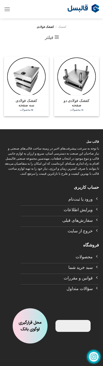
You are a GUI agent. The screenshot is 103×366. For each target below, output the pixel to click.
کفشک (62, 27)
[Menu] (7, 9)
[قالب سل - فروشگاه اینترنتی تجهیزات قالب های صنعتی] (83, 9)
